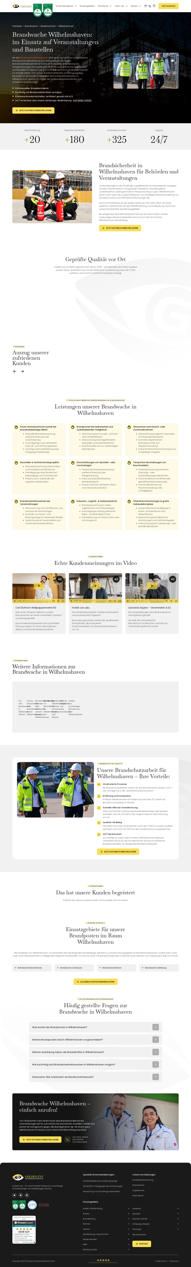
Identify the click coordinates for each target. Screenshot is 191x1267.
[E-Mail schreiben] (145, 6)
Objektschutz (138, 1190)
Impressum (174, 1261)
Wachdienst (137, 1195)
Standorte (103, 6)
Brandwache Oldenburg (155, 968)
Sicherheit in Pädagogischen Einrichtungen (103, 1186)
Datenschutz (161, 1261)
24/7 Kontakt (169, 6)
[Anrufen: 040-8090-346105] (150, 6)
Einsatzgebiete (87, 6)
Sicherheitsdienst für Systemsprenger (100, 1181)
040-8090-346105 (82, 100)
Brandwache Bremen (112, 968)
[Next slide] (22, 371)
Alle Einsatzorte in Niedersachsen (97, 982)
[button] (106, 1208)
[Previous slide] (14, 371)
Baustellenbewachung (142, 1180)
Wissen (134, 6)
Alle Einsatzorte (139, 1234)
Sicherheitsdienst (64, 6)
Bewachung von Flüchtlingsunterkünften (101, 1191)
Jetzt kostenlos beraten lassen (35, 110)
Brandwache (138, 1185)
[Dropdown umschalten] (76, 6)
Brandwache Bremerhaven (30, 968)
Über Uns (119, 6)
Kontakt (143, 1244)
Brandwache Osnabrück (71, 968)
